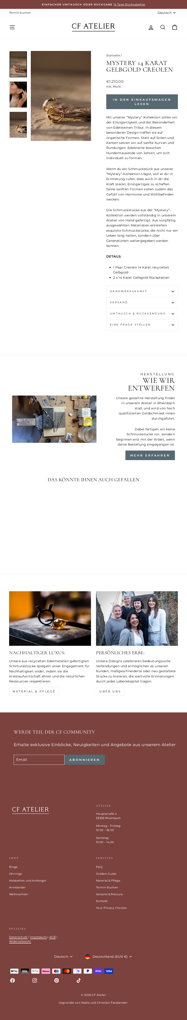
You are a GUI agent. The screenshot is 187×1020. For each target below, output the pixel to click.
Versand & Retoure (109, 894)
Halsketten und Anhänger (27, 880)
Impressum (38, 937)
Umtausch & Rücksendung (138, 313)
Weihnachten (18, 894)
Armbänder (17, 887)
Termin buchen (20, 12)
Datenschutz (18, 937)
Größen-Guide (106, 873)
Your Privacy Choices (111, 908)
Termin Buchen (107, 887)
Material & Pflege (34, 691)
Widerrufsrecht (20, 941)
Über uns (110, 691)
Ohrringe (15, 873)
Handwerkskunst (128, 291)
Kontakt (102, 901)
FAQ (99, 867)
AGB (52, 937)
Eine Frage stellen (130, 324)
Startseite (113, 55)
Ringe (13, 867)
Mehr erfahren (150, 455)
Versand (119, 302)
